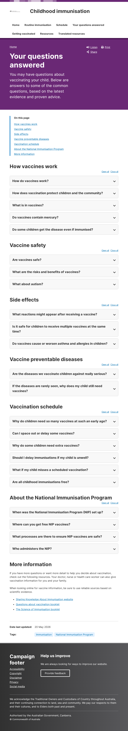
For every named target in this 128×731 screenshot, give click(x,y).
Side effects (21, 134)
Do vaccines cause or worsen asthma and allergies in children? (59, 343)
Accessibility (17, 669)
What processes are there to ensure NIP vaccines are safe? (57, 536)
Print (107, 47)
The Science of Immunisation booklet (38, 609)
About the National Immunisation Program (39, 149)
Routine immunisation (38, 24)
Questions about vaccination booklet (37, 604)
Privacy (14, 682)
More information (24, 154)
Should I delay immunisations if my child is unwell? (50, 458)
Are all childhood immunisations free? (40, 482)
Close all (114, 171)
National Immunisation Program (74, 634)
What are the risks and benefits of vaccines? (46, 272)
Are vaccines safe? (26, 260)
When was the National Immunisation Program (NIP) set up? (57, 512)
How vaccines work (25, 124)
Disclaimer (16, 677)
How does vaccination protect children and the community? (57, 193)
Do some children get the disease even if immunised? (52, 229)
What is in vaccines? (28, 205)
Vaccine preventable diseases (31, 139)
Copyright (16, 673)
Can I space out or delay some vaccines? (43, 433)
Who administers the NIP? (32, 549)
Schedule (62, 24)
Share (93, 51)
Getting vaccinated (23, 33)
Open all (105, 171)
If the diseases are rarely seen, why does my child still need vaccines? (57, 388)
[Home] (15, 11)
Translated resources (71, 33)
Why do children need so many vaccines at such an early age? (59, 421)
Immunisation (44, 634)
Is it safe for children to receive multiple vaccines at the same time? (59, 329)
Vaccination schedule (26, 144)
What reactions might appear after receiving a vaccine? (54, 314)
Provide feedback (55, 673)
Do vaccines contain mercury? (35, 217)
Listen (93, 47)
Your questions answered (88, 24)
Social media (17, 686)
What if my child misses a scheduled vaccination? (50, 470)
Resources (46, 33)
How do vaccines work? (30, 181)
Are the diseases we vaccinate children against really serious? (59, 374)
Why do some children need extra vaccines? (45, 445)
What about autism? (27, 284)
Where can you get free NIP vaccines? (41, 524)
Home (16, 24)
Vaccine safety (22, 129)
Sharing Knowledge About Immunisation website (44, 599)
